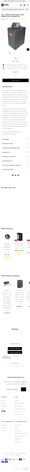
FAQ (16, 427)
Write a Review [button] (15, 348)
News (2, 409)
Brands (17, 400)
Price (15, 58)
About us (3, 400)
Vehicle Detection (19, 403)
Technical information (10, 148)
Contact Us (17, 425)
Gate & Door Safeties (20, 409)
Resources (6, 152)
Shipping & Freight (9, 156)
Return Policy (7, 161)
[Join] (23, 389)
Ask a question (7, 169)
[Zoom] (28, 49)
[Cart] (24, 5)
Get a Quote (18, 430)
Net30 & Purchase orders (11, 165)
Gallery (3, 430)
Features (5, 139)
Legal (7, 455)
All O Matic (4, 18)
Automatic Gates (19, 406)
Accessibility (19, 455)
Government (4, 406)
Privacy (12, 455)
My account (18, 441)
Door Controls (18, 411)
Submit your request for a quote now (14, 1)
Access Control (19, 414)
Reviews (3, 403)
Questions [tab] (16, 356)
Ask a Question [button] (16, 352)
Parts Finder (4, 425)
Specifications (7, 143)
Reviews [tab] (5, 356)
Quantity (15, 72)
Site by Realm (15, 468)
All (11, 228)
